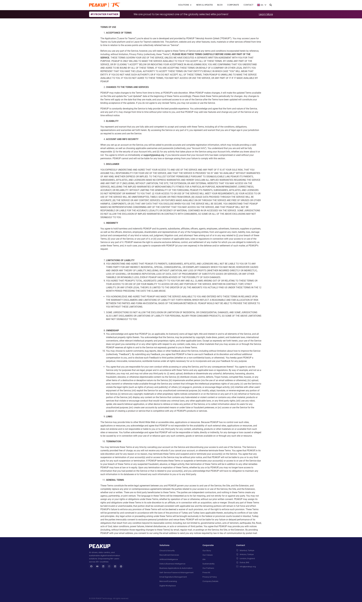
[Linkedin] (103, 566)
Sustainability (208, 563)
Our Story (206, 550)
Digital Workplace (168, 585)
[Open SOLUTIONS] (191, 4)
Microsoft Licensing (168, 581)
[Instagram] (109, 566)
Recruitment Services (169, 555)
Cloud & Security (167, 550)
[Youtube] (97, 566)
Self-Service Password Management (176, 572)
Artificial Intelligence (169, 559)
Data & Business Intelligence (172, 563)
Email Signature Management (173, 577)
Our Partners (208, 568)
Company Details (210, 581)
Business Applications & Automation (176, 568)
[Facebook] (91, 566)
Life (203, 559)
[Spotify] (121, 566)
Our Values (207, 555)
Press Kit (206, 572)
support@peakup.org (153, 155)
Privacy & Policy (209, 577)
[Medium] (115, 566)
